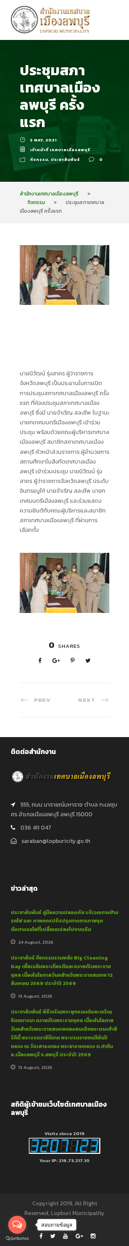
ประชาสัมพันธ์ (65, 159)
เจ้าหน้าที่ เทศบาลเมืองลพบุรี (60, 150)
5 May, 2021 (43, 140)
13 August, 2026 (35, 996)
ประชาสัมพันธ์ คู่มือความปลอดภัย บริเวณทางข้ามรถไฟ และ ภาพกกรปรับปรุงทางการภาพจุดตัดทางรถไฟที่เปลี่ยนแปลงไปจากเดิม (64, 921)
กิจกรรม (39, 159)
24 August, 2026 (35, 942)
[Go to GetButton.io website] (17, 1238)
